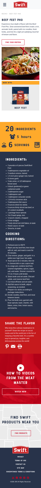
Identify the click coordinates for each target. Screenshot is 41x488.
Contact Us (20, 464)
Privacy (20, 457)
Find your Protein (13, 42)
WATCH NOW (20, 392)
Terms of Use (20, 461)
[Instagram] (24, 477)
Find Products (21, 433)
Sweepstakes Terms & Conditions (20, 472)
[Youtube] (13, 477)
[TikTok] (17, 477)
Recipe (4, 14)
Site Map (20, 468)
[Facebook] (20, 477)
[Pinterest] (28, 477)
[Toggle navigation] (5, 5)
